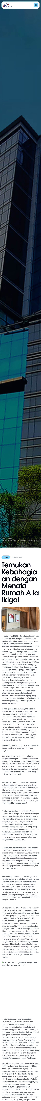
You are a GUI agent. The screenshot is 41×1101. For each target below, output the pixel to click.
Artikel (5, 557)
